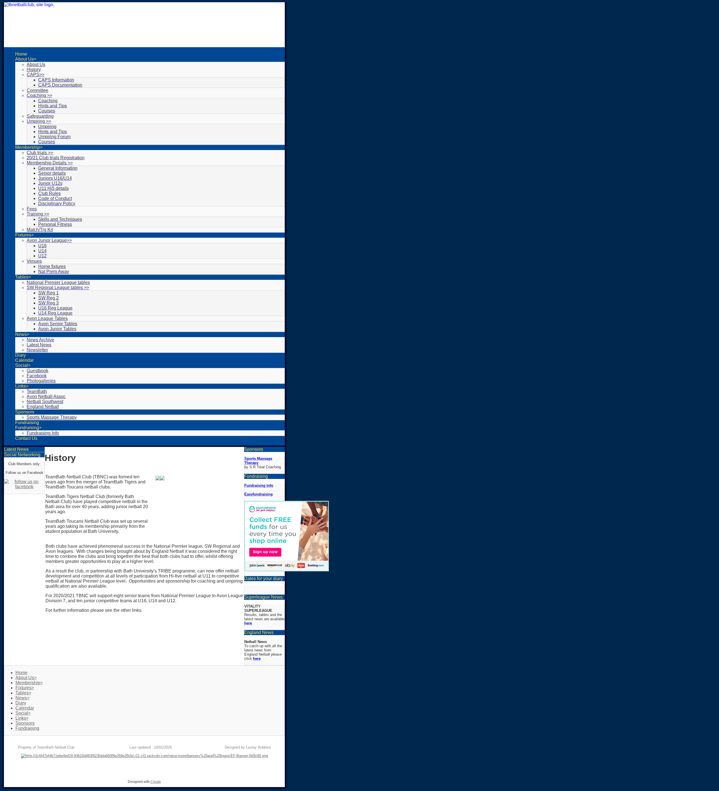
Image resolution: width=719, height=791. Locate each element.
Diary (20, 703)
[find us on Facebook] (24, 486)
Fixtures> (24, 687)
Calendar (24, 708)
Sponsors (25, 723)
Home (21, 672)
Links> (22, 718)
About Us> (26, 677)
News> (22, 697)
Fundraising (27, 728)
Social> (23, 713)
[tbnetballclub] (144, 24)
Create (156, 782)
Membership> (29, 682)
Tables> (23, 692)
